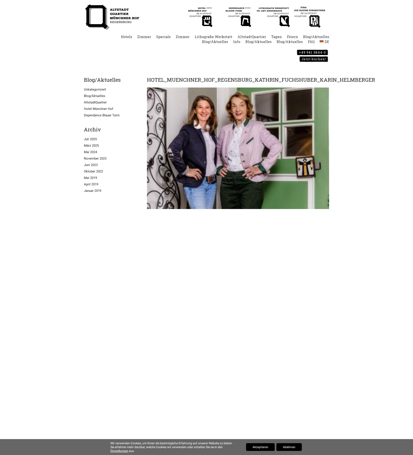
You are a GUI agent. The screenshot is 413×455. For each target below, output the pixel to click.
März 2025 (91, 146)
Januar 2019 (92, 191)
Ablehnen (289, 447)
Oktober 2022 (93, 171)
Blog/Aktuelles (94, 96)
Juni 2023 (91, 165)
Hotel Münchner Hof (98, 109)
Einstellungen (119, 451)
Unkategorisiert (95, 89)
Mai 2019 (90, 178)
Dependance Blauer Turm (102, 115)
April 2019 (91, 184)
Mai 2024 (90, 152)
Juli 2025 (90, 139)
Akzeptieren (260, 447)
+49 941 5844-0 (312, 52)
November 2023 (95, 158)
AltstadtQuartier (95, 102)
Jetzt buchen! (314, 59)
